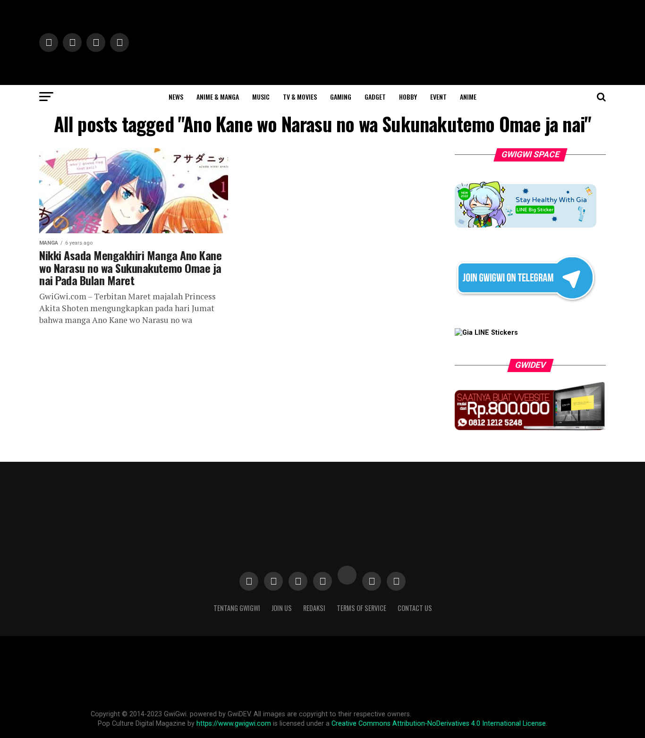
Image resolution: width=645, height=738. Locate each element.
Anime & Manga (217, 97)
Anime (468, 97)
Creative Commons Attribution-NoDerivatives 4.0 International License (438, 724)
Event (438, 97)
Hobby (408, 97)
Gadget (375, 97)
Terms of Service (361, 608)
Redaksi (314, 608)
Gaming (340, 97)
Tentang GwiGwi (236, 608)
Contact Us (415, 608)
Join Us (282, 608)
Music (261, 97)
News (176, 97)
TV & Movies (300, 97)
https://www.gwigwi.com (233, 724)
